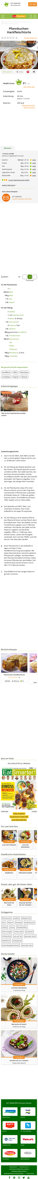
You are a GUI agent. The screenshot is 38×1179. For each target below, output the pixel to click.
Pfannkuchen (6, 918)
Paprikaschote (18, 315)
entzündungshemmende (10, 945)
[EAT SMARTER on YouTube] (28, 1177)
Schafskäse (13, 356)
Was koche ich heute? (19, 1024)
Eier (3, 923)
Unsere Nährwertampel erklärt (19, 180)
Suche (31, 17)
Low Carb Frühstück (9, 845)
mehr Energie (6, 932)
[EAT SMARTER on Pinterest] (14, 1177)
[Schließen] (1, 4)
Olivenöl (12, 329)
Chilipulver (13, 349)
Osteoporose (17, 941)
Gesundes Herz (27, 945)
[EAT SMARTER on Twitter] (24, 1177)
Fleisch (10, 923)
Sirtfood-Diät (6, 936)
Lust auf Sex (18, 936)
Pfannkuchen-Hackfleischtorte (14, 675)
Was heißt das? (29, 87)
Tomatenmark (14, 335)
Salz (10, 299)
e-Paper (34, 811)
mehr (34, 160)
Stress (12, 927)
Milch (11, 292)
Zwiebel (12, 312)
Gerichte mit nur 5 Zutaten (19, 1060)
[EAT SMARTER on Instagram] (19, 1177)
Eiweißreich (9, 873)
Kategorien (30, 1173)
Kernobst (19, 923)
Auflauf (16, 918)
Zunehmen (29, 932)
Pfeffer (11, 346)
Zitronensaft (14, 322)
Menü (3, 17)
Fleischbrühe (14, 339)
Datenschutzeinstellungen (19, 1169)
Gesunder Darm (30, 936)
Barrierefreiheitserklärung (14, 1173)
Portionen (30, 280)
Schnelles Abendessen (19, 988)
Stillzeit (4, 927)
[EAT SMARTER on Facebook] (9, 1177)
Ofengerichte (26, 918)
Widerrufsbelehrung (19, 1171)
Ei (9, 289)
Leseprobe (4, 811)
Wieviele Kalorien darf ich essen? (28, 106)
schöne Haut (18, 932)
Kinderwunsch (29, 923)
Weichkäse (13, 353)
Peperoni (12, 325)
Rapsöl (11, 302)
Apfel (11, 318)
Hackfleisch (22, 332)
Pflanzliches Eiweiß (25, 873)
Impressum (13, 1167)
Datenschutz (24, 1167)
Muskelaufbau (22, 927)
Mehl (11, 295)
